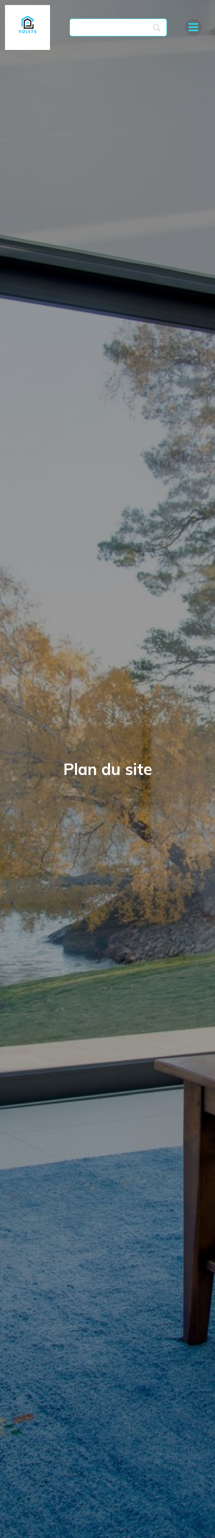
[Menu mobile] (193, 27)
